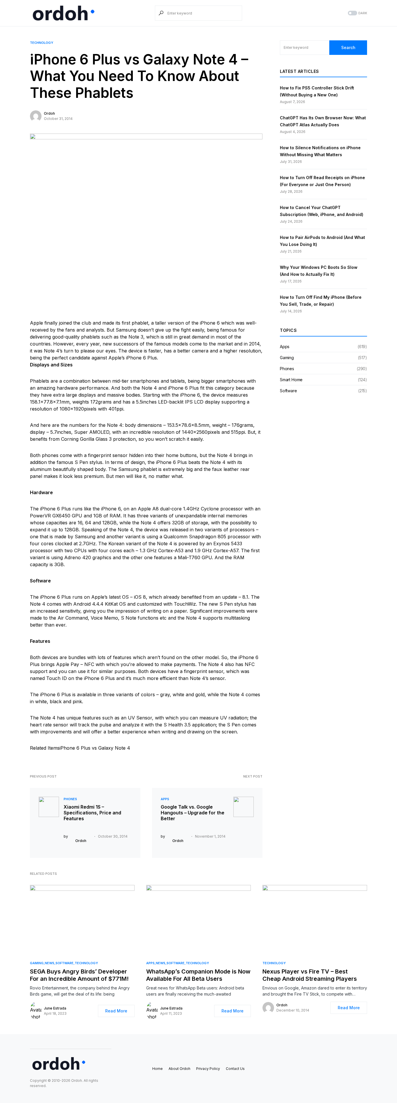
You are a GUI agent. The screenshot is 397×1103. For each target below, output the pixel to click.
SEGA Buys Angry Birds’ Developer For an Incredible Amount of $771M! (79, 975)
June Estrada (55, 1008)
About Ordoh (179, 1068)
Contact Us (235, 1068)
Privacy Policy (208, 1068)
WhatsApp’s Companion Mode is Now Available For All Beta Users (198, 975)
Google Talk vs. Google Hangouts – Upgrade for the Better (192, 812)
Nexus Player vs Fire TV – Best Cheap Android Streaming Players (309, 975)
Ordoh (49, 113)
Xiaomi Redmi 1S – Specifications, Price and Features (92, 812)
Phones (70, 799)
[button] (357, 13)
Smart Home (291, 379)
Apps (165, 799)
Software (288, 390)
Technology (41, 43)
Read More (116, 1010)
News (49, 963)
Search (348, 47)
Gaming (287, 357)
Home (157, 1068)
